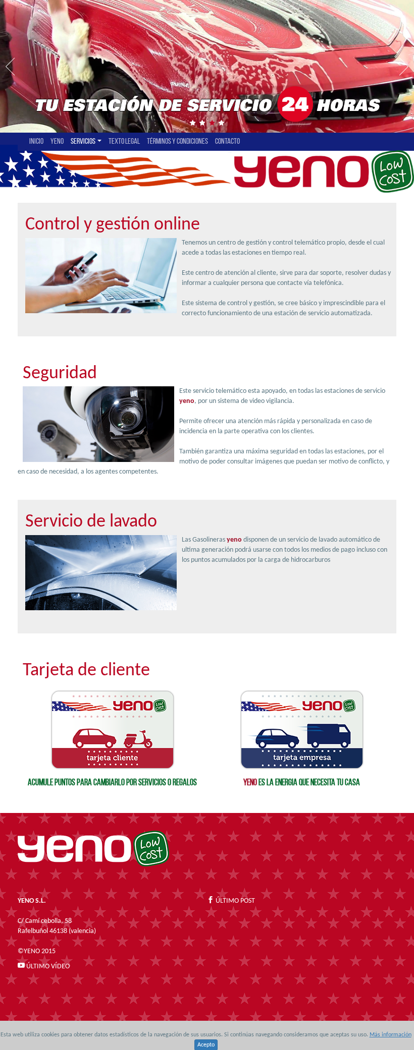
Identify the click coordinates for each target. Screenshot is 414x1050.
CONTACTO (227, 142)
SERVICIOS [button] (83, 142)
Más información (390, 1035)
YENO (57, 142)
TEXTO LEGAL (124, 142)
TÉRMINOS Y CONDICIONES (177, 142)
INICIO (36, 142)
